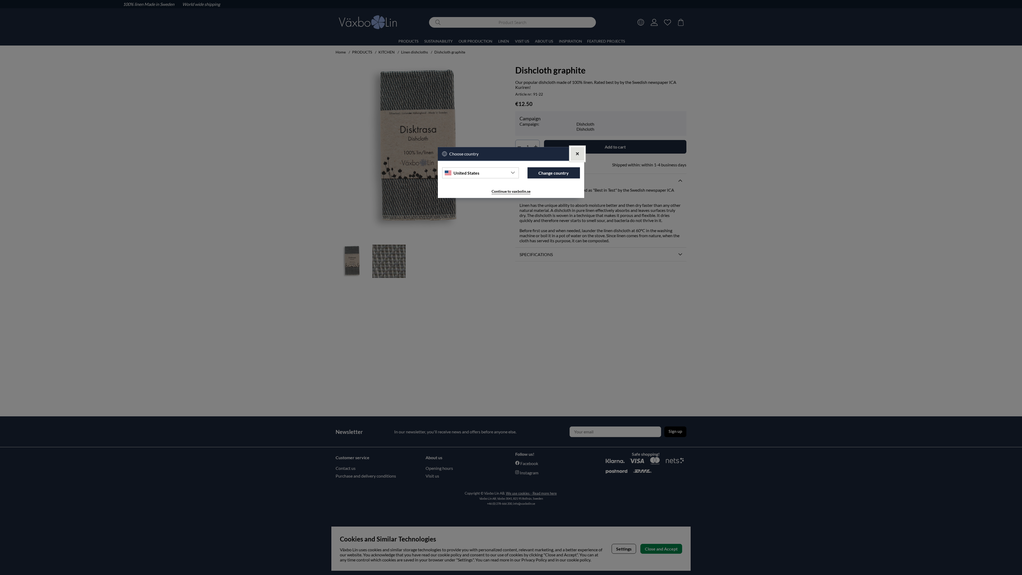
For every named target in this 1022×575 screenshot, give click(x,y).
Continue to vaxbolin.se (511, 191)
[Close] (577, 154)
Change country (553, 172)
